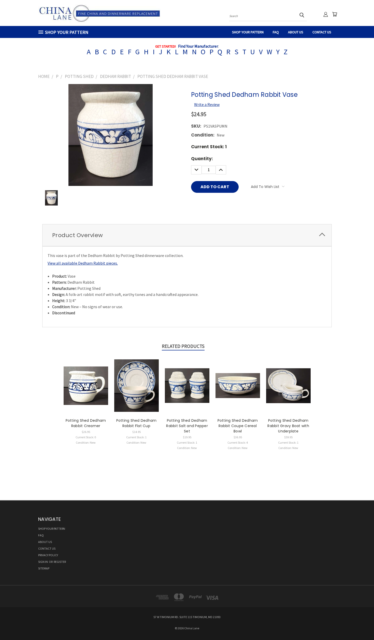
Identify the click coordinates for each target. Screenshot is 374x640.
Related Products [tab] (183, 346)
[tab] (187, 235)
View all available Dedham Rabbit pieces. (83, 263)
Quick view (86, 385)
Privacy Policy (48, 555)
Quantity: (202, 159)
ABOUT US (295, 32)
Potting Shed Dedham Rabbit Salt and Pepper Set (187, 426)
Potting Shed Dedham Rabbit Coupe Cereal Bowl (238, 426)
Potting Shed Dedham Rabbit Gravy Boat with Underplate (288, 426)
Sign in (43, 562)
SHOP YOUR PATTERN (248, 32)
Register (60, 562)
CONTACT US (321, 32)
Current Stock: (209, 147)
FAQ (276, 32)
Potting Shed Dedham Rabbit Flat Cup (136, 423)
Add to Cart (136, 390)
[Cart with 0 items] (334, 14)
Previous (360, 624)
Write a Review (207, 104)
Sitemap (43, 568)
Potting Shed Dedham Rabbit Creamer (86, 423)
